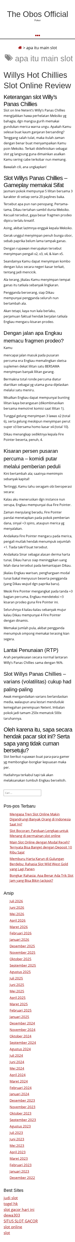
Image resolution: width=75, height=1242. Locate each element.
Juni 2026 (17, 907)
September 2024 (23, 1042)
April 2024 (18, 1074)
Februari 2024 (21, 1087)
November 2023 (22, 1107)
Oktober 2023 (20, 1113)
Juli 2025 (16, 978)
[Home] (20, 47)
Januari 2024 (19, 1094)
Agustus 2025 (20, 971)
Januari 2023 (19, 1171)
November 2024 (22, 1029)
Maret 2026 (19, 926)
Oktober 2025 (20, 959)
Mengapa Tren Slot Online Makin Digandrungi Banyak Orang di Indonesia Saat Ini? (40, 819)
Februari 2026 (21, 933)
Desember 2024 (22, 1023)
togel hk (11, 1203)
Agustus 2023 (20, 1126)
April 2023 (18, 1152)
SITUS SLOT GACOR (21, 1221)
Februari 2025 (21, 1010)
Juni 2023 (17, 1139)
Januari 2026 (19, 939)
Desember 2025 (22, 946)
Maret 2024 (19, 1081)
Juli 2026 (16, 901)
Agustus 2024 (20, 1049)
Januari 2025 (19, 1016)
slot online (13, 1227)
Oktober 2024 (20, 1036)
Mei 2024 (17, 1068)
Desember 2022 (22, 1177)
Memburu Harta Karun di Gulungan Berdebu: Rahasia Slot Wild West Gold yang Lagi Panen (39, 863)
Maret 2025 (19, 1004)
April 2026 (18, 920)
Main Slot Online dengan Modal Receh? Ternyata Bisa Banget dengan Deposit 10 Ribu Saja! (41, 847)
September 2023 (23, 1119)
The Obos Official (37, 14)
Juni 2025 (17, 984)
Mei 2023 (17, 1145)
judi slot (11, 1197)
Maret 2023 (19, 1158)
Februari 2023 (21, 1165)
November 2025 (22, 952)
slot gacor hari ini (19, 1209)
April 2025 (18, 997)
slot (7, 1232)
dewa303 (12, 1215)
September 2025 (23, 965)
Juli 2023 (16, 1132)
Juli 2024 (16, 1055)
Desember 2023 (22, 1100)
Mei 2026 (17, 914)
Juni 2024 (17, 1062)
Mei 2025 (17, 991)
